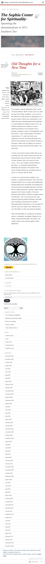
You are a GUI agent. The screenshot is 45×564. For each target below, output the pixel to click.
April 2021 (7, 378)
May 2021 (7, 375)
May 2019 (7, 451)
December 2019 (9, 429)
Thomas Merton (5, 118)
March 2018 (8, 495)
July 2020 (7, 406)
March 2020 (8, 419)
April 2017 (7, 530)
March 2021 (8, 381)
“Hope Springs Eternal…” (11, 327)
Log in (6, 338)
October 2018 (8, 473)
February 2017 (9, 536)
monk (3, 96)
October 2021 (8, 362)
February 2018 (9, 498)
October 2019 (8, 435)
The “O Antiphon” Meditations (12, 315)
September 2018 (9, 476)
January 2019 (8, 463)
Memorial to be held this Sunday (13, 318)
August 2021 (8, 365)
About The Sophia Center (10, 9)
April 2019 (7, 454)
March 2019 (8, 457)
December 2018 (9, 466)
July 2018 (7, 482)
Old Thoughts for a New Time (26, 66)
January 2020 (8, 425)
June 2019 (8, 447)
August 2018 (8, 479)
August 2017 (8, 517)
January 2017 (8, 539)
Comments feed (9, 345)
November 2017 (9, 508)
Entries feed (8, 342)
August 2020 (8, 403)
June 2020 (8, 409)
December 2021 (9, 356)
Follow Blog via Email (13, 290)
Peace (7, 96)
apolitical (4, 90)
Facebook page (9, 278)
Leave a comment (40, 73)
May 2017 (7, 527)
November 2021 (9, 359)
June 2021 (8, 371)
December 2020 (9, 391)
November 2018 (9, 470)
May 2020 (7, 413)
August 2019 (8, 441)
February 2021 (9, 384)
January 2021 (8, 387)
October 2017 (8, 511)
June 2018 (8, 486)
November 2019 (9, 432)
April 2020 (7, 416)
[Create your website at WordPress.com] (22, 2)
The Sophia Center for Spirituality (17, 17)
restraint (7, 103)
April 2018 (7, 492)
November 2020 (9, 394)
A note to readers (9, 324)
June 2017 (8, 523)
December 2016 (9, 542)
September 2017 (9, 514)
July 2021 (7, 368)
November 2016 (9, 546)
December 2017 (9, 504)
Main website (8, 275)
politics (3, 99)
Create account (9, 335)
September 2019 (9, 438)
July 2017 (7, 520)
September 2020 (9, 400)
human (7, 94)
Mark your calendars (10, 321)
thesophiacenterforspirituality (21, 74)
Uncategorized (16, 76)
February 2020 (9, 422)
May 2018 (7, 489)
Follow (7, 300)
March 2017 (8, 533)
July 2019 (7, 444)
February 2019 (9, 460)
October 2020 (8, 397)
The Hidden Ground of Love (5, 110)
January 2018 (8, 501)
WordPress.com (9, 348)
